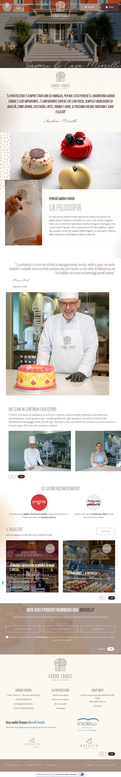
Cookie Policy (34, 765)
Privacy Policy (14, 765)
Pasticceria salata (60, 699)
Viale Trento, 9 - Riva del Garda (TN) (23, 695)
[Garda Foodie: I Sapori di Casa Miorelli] (60, 160)
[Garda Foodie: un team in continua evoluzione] (40, 451)
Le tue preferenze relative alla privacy (66, 774)
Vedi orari (19, 9)
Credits (90, 765)
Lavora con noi (107, 765)
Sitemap (51, 765)
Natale (91, 7)
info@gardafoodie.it (23, 704)
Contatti (98, 706)
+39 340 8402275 (23, 699)
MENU (7, 9)
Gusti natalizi (60, 704)
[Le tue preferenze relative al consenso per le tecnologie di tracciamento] (3, 583)
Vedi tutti (105, 531)
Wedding (60, 708)
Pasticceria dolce (60, 695)
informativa (42, 637)
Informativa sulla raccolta (44, 774)
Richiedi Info (21, 5)
